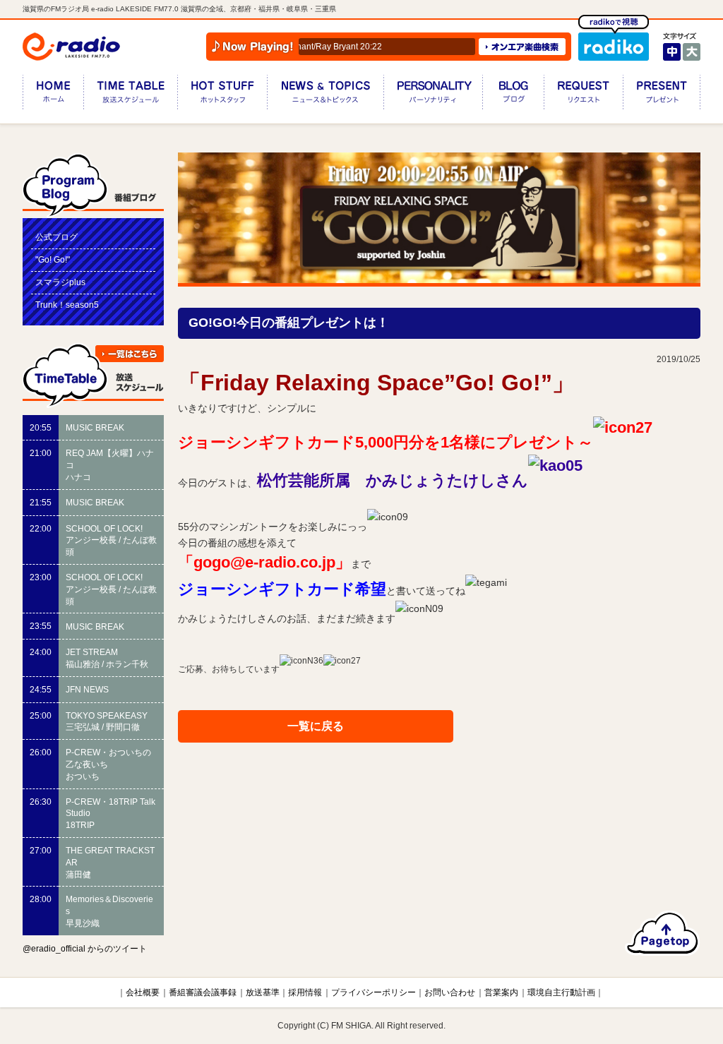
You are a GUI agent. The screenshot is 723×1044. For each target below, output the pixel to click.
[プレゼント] (661, 95)
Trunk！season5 (67, 305)
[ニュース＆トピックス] (325, 95)
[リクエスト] (583, 95)
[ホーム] (53, 95)
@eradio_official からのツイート (85, 949)
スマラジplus (60, 282)
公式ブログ (56, 237)
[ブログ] (513, 95)
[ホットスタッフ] (222, 95)
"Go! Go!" (52, 260)
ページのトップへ (662, 933)
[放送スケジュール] (130, 95)
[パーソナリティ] (432, 95)
